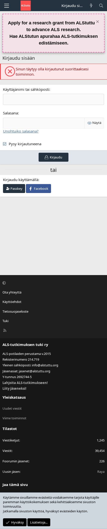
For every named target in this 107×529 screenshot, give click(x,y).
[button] (52, 283)
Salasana (10, 112)
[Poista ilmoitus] (97, 22)
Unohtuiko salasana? (21, 131)
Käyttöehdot (11, 301)
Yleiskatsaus (14, 397)
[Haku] (101, 5)
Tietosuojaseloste (15, 311)
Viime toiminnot (14, 418)
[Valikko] (6, 5)
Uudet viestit (12, 408)
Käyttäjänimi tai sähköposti (26, 89)
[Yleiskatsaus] (91, 5)
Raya (101, 471)
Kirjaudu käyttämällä (20, 179)
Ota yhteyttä (11, 292)
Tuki (5, 321)
